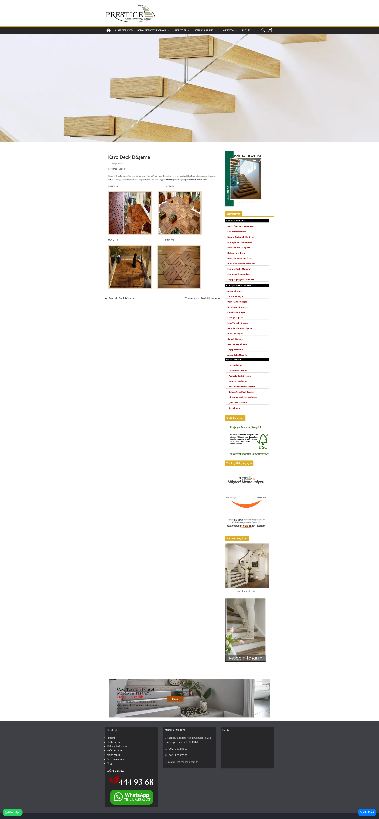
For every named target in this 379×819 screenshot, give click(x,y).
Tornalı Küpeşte (235, 296)
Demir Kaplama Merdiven (239, 258)
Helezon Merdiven (236, 253)
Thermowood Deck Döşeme (201, 298)
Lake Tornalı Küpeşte (237, 323)
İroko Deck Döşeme (238, 370)
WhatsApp (14, 812)
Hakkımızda (227, 30)
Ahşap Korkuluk (235, 349)
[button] (167, 30)
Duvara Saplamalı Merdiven (240, 237)
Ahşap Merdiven (124, 30)
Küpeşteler (180, 30)
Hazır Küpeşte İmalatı (237, 344)
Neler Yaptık (113, 754)
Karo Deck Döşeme (238, 381)
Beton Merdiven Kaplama (151, 30)
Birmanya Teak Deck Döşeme (243, 397)
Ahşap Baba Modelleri (237, 355)
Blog (109, 763)
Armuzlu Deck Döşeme (121, 298)
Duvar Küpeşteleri (236, 333)
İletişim (246, 30)
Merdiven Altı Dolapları (238, 247)
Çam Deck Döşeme (238, 402)
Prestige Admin (116, 163)
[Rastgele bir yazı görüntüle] (270, 30)
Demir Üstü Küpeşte (237, 302)
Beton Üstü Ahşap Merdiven (240, 226)
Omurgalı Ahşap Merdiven (239, 242)
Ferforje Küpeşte (235, 317)
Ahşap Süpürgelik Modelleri (240, 279)
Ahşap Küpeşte (234, 291)
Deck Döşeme (235, 365)
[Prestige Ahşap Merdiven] (108, 30)
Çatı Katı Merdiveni (236, 231)
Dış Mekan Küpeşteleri (238, 307)
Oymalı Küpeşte (235, 339)
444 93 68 (368, 812)
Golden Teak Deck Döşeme (241, 392)
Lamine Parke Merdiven (238, 274)
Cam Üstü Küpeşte (236, 312)
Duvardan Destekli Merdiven (241, 263)
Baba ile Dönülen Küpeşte (239, 328)
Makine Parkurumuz (118, 746)
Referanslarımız (204, 30)
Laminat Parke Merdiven (239, 269)
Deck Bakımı (235, 408)
